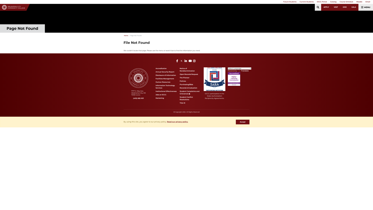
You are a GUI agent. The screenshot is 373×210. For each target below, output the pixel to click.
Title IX (182, 103)
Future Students (289, 2)
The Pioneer (184, 78)
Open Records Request (189, 74)
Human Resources (163, 82)
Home (126, 35)
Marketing (160, 98)
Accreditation (161, 68)
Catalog (333, 2)
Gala (354, 7)
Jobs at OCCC (161, 95)
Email (368, 2)
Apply (326, 7)
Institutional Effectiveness (166, 91)
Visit (336, 7)
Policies (183, 81)
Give (345, 7)
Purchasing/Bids (186, 84)
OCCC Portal (322, 2)
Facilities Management (165, 79)
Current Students (307, 2)
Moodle (359, 2)
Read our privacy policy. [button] (177, 122)
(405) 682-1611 (138, 98)
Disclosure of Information (166, 75)
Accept (242, 122)
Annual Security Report (165, 72)
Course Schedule (346, 2)
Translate (245, 71)
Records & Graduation (188, 88)
